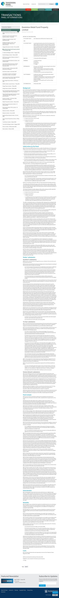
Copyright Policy (22, 590)
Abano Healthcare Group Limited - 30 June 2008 (11, 33)
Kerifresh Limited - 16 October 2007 (10, 71)
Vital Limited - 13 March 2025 (8, 128)
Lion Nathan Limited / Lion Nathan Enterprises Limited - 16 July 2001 (9, 74)
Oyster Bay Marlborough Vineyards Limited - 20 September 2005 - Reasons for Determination (11, 95)
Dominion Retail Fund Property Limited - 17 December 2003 (11, 50)
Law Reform (55, 9)
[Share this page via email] (55, 595)
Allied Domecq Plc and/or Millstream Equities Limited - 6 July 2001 (10, 36)
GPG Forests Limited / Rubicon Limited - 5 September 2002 (11, 58)
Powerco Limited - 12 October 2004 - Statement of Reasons (10, 99)
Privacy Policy (30, 590)
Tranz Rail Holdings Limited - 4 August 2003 (11, 124)
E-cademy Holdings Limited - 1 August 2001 (11, 52)
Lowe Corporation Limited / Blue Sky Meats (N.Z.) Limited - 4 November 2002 (11, 78)
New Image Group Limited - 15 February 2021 (10, 81)
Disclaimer (3, 591)
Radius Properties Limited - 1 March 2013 (11, 101)
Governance (48, 9)
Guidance (28, 9)
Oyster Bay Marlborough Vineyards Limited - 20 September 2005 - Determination (11, 91)
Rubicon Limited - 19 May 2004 (8, 110)
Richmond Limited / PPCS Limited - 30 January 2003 (10, 108)
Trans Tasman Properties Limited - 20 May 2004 (11, 119)
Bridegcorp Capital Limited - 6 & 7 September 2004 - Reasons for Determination (9, 43)
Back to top (55, 592)
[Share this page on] (53, 595)
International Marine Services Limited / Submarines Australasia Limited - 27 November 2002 (10, 64)
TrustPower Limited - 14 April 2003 (9, 122)
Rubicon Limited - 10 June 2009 (9, 113)
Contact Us (34, 4)
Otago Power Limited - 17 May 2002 (9, 86)
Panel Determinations (10, 23)
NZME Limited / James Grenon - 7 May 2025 (11, 83)
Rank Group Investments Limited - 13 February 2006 (10, 104)
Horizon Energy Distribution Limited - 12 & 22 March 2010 (11, 61)
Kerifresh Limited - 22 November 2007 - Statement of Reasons (10, 69)
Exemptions (34, 9)
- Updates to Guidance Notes (20, 582)
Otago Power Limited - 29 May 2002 (9, 88)
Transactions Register (6, 27)
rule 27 (26, 566)
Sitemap (16, 590)
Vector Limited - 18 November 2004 (9, 126)
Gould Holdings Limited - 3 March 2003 (10, 54)
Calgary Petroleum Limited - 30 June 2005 (11, 47)
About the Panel (26, 4)
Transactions (41, 9)
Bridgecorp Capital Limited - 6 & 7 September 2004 (9, 40)
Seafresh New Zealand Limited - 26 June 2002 (10, 116)
